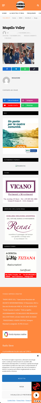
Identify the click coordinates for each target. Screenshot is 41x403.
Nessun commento (30, 36)
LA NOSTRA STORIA (17, 13)
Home (4, 13)
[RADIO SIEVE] (20, 5)
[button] (38, 356)
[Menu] (3, 5)
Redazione (12, 33)
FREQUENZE (31, 13)
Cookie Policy (11, 400)
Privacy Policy (20, 400)
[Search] (38, 5)
